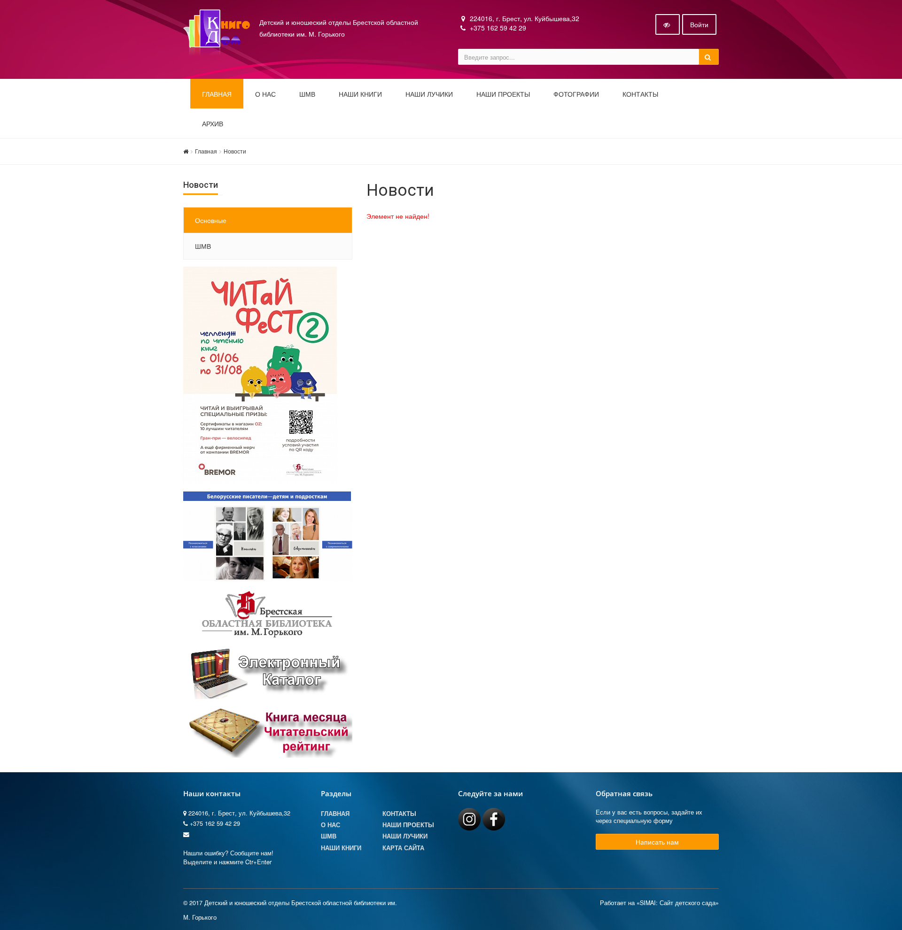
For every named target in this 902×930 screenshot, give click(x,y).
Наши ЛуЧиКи (429, 94)
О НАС (265, 94)
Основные (210, 220)
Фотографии (576, 94)
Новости (235, 151)
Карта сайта (403, 848)
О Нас (330, 825)
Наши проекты (503, 94)
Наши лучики (405, 836)
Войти (699, 24)
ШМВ (307, 94)
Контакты (640, 94)
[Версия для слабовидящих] (667, 24)
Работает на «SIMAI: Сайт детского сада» (659, 903)
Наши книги (360, 94)
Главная (217, 94)
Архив (212, 124)
